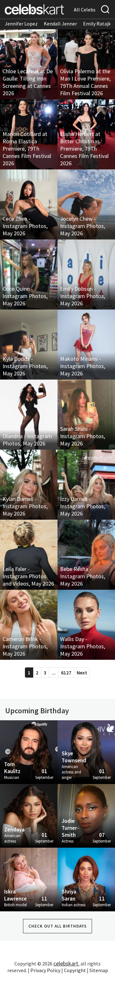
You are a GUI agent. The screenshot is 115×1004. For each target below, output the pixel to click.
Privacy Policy (45, 970)
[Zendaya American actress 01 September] (28, 815)
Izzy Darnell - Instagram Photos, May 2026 (82, 506)
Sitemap (98, 970)
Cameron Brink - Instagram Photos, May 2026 (25, 646)
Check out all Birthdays (57, 926)
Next (82, 672)
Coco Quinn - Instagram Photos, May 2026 (25, 296)
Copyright (75, 970)
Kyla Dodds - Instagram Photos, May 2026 (25, 366)
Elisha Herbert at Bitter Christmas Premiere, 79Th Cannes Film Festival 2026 (84, 148)
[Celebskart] (34, 9)
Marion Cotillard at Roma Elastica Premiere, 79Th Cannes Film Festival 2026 (27, 148)
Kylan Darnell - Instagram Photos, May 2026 (25, 506)
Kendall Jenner (60, 23)
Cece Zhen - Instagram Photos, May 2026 (25, 226)
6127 (66, 672)
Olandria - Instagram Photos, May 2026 (27, 439)
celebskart (65, 963)
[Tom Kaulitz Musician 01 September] (28, 751)
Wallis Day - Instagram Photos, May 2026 (82, 646)
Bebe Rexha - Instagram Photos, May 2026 (82, 576)
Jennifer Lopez (21, 23)
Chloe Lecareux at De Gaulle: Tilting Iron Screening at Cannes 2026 (28, 82)
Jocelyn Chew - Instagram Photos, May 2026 (82, 226)
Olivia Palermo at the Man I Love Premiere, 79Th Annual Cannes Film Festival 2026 (85, 82)
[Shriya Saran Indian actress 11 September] (86, 879)
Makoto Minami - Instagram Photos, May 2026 (82, 366)
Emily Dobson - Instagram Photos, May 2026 (82, 296)
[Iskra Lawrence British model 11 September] (28, 879)
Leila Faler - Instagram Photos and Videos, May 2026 (28, 576)
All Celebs (85, 9)
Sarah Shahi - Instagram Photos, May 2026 (82, 436)
